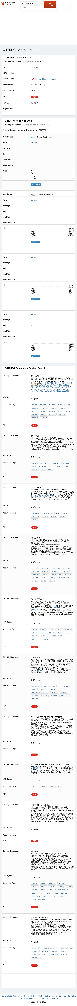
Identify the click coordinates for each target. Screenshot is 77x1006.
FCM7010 (35, 695)
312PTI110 (35, 571)
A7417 (44, 636)
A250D (47, 389)
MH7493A (44, 417)
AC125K (42, 890)
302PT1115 (45, 568)
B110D (52, 391)
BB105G (43, 581)
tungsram (36, 896)
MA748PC (52, 883)
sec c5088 (45, 951)
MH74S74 (62, 414)
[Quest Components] (33, 194)
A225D (67, 388)
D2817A (63, 951)
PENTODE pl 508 (57, 896)
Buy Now (36, 242)
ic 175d (53, 516)
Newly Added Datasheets (11, 996)
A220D (55, 388)
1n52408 (45, 574)
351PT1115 (65, 571)
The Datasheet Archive (8, 3)
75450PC (35, 388)
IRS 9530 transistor (64, 578)
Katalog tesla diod (39, 466)
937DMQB (54, 695)
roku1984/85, (37, 463)
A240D (34, 389)
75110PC (35, 386)
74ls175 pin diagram (57, 636)
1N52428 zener (57, 574)
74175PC (34, 143)
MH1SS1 (43, 411)
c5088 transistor (49, 948)
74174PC (68, 383)
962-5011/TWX (63, 686)
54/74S (57, 513)
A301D (46, 391)
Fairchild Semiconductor (45, 79)
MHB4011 (69, 411)
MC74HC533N (36, 957)
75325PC (67, 386)
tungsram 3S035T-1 (62, 890)
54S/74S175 (36, 496)
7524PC (58, 386)
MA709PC (62, 883)
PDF (34, 97)
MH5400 (35, 417)
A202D (48, 388)
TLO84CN (35, 951)
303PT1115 (56, 568)
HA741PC (69, 886)
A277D (66, 389)
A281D (34, 391)
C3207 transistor (38, 954)
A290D (40, 391)
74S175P (45, 639)
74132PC (52, 383)
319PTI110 (45, 571)
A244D (40, 389)
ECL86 (56, 893)
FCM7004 (44, 695)
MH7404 (34, 414)
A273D (53, 389)
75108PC (59, 385)
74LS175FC (35, 636)
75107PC (51, 385)
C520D (52, 466)
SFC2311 (68, 574)
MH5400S (65, 463)
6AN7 (50, 890)
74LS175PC (35, 516)
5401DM (52, 689)
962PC (51, 581)
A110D (42, 388)
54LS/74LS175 (48, 496)
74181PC (43, 385)
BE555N (65, 391)
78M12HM (35, 578)
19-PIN (34, 689)
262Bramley (42, 671)
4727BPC (64, 692)
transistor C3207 (66, 948)
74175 (68, 633)
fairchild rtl (65, 695)
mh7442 (60, 411)
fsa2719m (54, 692)
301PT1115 (35, 568)
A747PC (34, 890)
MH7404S (52, 414)
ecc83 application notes (41, 893)
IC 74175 (45, 516)
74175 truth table (47, 633)
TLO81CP (64, 954)
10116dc (35, 581)
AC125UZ (46, 896)
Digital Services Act (28, 998)
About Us (54, 998)
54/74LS (59, 629)
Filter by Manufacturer (13, 61)
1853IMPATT (36, 948)
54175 (52, 578)
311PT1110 (66, 568)
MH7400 (52, 411)
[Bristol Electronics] (33, 137)
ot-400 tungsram (38, 899)
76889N (43, 883)
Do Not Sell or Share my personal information (57, 996)
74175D (34, 519)
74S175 (57, 608)
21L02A (44, 578)
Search (50, 6)
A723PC (60, 886)
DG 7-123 (64, 893)
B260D (58, 391)
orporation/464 (49, 686)
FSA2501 (35, 699)
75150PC (43, 386)
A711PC (43, 886)
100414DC (43, 689)
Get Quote (36, 184)
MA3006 (35, 469)
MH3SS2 (43, 414)
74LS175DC (35, 639)
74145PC (60, 383)
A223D (61, 388)
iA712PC (51, 886)
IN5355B (55, 951)
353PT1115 (35, 574)
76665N (34, 883)
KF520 (43, 469)
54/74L (65, 513)
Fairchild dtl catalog (40, 692)
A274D (59, 389)
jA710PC (35, 886)
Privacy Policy (30, 996)
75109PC (67, 385)
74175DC (35, 633)
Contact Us (43, 998)
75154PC (51, 386)
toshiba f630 (53, 954)
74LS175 (35, 609)
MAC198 (67, 466)
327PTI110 (55, 571)
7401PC (44, 383)
